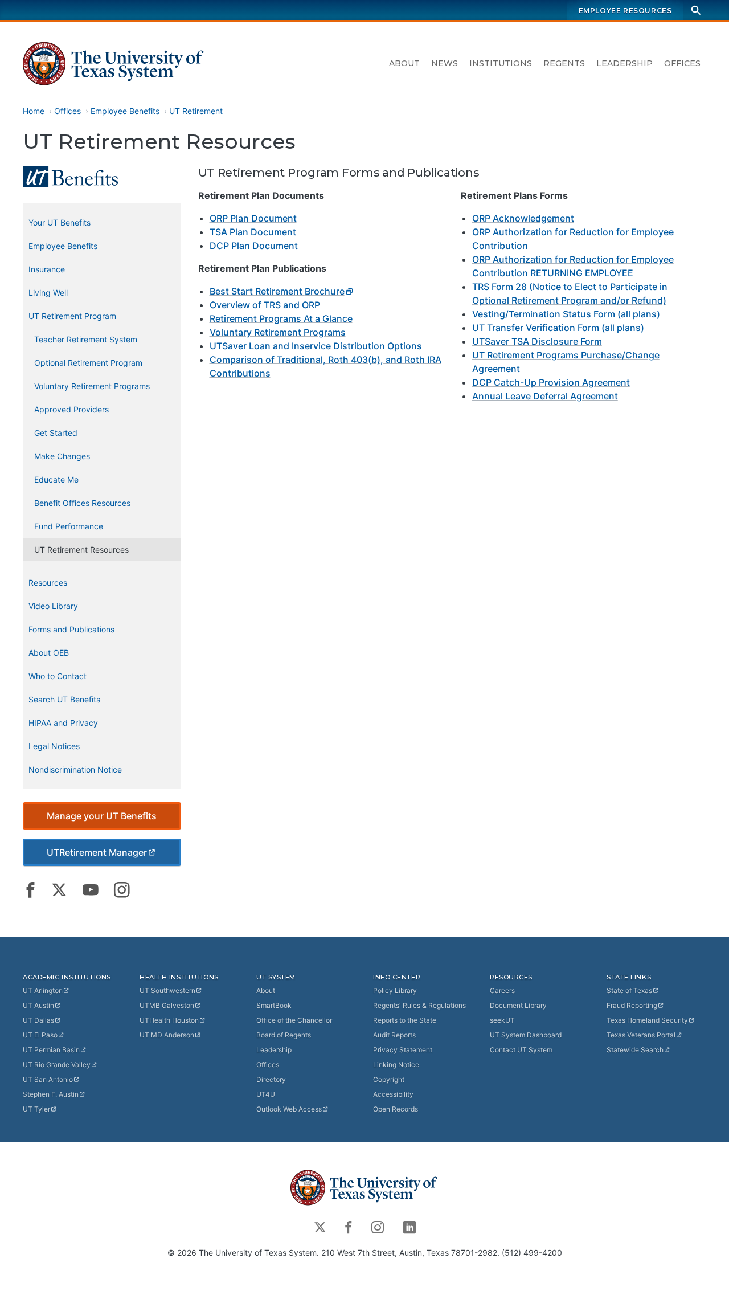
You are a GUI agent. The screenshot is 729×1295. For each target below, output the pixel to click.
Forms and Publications (71, 629)
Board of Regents (283, 1035)
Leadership (624, 63)
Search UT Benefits (64, 699)
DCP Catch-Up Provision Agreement (551, 382)
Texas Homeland (647, 1020)
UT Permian (51, 1049)
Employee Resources (625, 10)
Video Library (53, 606)
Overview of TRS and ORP (265, 305)
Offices (682, 63)
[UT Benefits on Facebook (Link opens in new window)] (30, 890)
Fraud (632, 1005)
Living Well (48, 292)
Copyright (388, 1079)
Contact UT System (521, 1049)
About (404, 63)
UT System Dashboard (526, 1035)
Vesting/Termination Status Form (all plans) (566, 314)
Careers (502, 990)
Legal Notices (54, 746)
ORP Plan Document (253, 218)
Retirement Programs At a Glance (281, 318)
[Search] (695, 10)
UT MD (167, 1035)
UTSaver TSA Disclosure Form (537, 341)
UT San (48, 1079)
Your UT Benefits (59, 222)
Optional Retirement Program (88, 362)
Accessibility (393, 1094)
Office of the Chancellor (294, 1020)
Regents (564, 63)
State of (629, 990)
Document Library (518, 1005)
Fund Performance (68, 526)
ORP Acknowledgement (523, 218)
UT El (40, 1035)
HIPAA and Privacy (63, 723)
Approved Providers (71, 409)
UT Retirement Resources (81, 549)
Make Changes (62, 456)
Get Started (55, 433)
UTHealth (169, 1020)
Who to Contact (57, 676)
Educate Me (56, 479)
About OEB (48, 652)
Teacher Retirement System (85, 339)
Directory (271, 1079)
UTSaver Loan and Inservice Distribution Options (316, 346)
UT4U (265, 1094)
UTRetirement (97, 852)
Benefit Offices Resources (82, 503)
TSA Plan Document (253, 232)
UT (43, 990)
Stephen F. (51, 1094)
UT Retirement (196, 111)
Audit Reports (394, 1035)
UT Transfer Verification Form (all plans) (558, 327)
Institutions (500, 63)
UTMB (167, 1005)
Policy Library (395, 990)
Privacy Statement (402, 1049)
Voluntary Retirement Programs (278, 332)
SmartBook (274, 1005)
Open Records (395, 1109)
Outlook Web (289, 1109)
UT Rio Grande (57, 1064)
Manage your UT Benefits (102, 816)
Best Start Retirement (277, 291)
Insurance (46, 269)
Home (33, 111)
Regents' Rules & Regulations (419, 1005)
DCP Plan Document (254, 245)
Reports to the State (404, 1020)
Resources (47, 582)
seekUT (502, 1020)
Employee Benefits (125, 111)
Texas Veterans (641, 1035)
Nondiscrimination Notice (75, 769)
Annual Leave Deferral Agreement (545, 396)
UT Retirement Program (72, 316)
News (444, 63)
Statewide (635, 1049)
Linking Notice (396, 1064)
